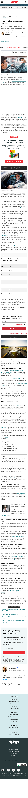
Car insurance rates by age (13, 47)
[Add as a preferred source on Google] (22, 766)
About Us (14, 748)
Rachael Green (10, 33)
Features (23, 36)
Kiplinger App (14, 707)
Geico (17, 405)
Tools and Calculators (14, 735)
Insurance (5, 17)
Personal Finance (13, 16)
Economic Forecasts (14, 731)
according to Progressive (20, 207)
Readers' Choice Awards (14, 718)
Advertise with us (14, 759)
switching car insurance (17, 556)
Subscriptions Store (14, 703)
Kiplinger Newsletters (14, 709)
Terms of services (19, 656)
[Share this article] (2, 52)
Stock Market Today (14, 729)
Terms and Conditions (14, 752)
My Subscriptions (14, 705)
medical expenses (6, 235)
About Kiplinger (14, 716)
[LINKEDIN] (18, 668)
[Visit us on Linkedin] (18, 771)
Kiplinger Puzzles (14, 720)
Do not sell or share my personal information (14, 761)
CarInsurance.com (17, 245)
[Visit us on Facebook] (8, 771)
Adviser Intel (14, 733)
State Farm (3, 427)
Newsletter (24, 52)
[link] (6, 508)
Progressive (20, 117)
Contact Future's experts (14, 750)
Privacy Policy (14, 754)
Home (4, 16)
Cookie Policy (14, 757)
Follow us (17, 52)
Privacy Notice (20, 658)
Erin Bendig (8, 34)
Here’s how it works (5, 41)
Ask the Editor (14, 722)
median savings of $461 (11, 559)
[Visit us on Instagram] (13, 771)
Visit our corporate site (18, 775)
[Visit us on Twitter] (2, 771)
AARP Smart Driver (17, 378)
